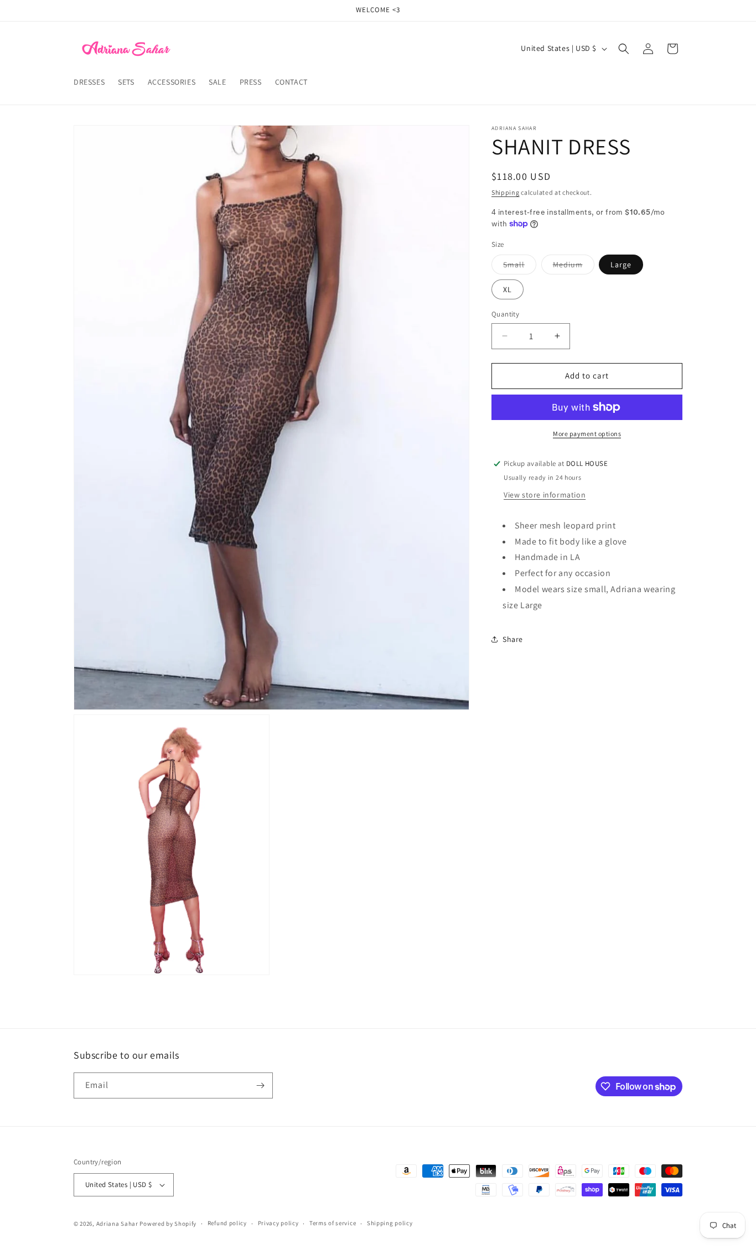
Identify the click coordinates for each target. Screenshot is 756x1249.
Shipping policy (390, 1223)
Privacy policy (278, 1223)
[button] (624, 49)
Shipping (505, 192)
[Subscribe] (260, 1085)
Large (620, 265)
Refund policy (227, 1223)
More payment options (587, 433)
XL (507, 289)
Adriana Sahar (117, 1223)
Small (519, 266)
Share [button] (513, 639)
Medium (573, 266)
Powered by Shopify (167, 1223)
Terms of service (332, 1223)
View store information (545, 495)
